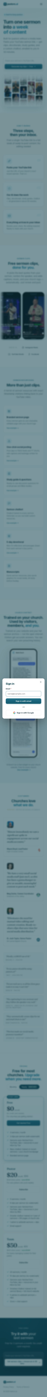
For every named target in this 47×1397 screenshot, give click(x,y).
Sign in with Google (25, 713)
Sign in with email (23, 701)
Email (8, 689)
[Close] (41, 682)
